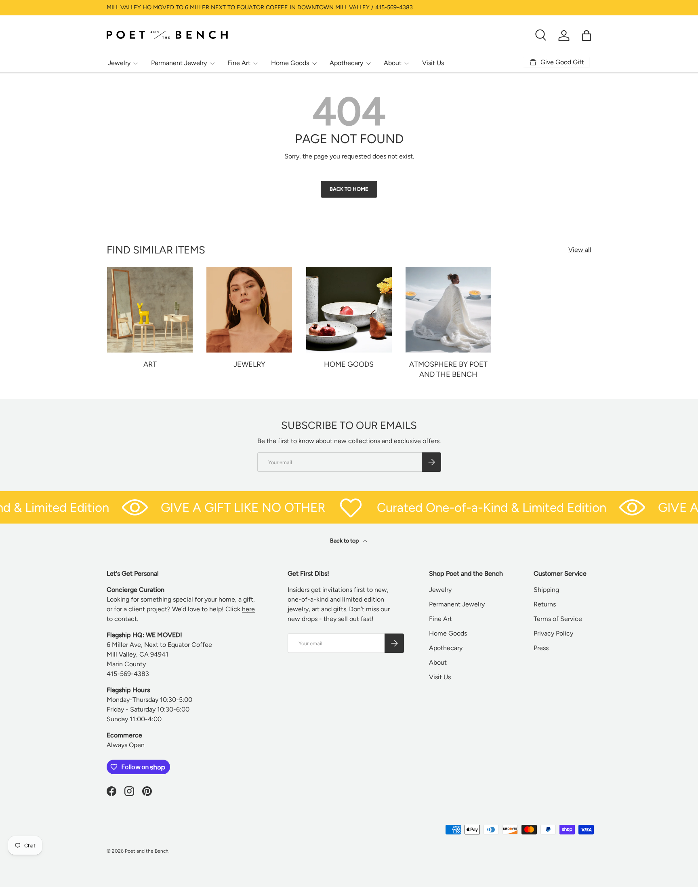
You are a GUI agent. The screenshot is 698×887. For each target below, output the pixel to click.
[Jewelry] (249, 310)
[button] (586, 35)
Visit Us (433, 63)
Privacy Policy (553, 633)
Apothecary (346, 63)
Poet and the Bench (146, 851)
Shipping (546, 589)
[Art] (150, 310)
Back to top (345, 540)
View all (579, 249)
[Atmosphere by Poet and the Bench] (448, 310)
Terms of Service (558, 619)
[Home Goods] (349, 310)
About (393, 63)
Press (541, 648)
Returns (545, 604)
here (248, 609)
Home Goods (290, 63)
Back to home (349, 189)
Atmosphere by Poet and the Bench (448, 369)
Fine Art (238, 63)
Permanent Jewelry (179, 63)
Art (150, 364)
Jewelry (119, 63)
